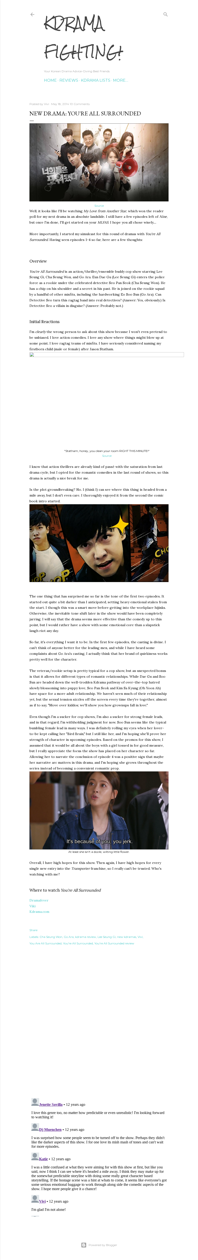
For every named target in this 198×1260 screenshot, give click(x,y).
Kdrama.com (39, 911)
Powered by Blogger (103, 1245)
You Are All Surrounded (45, 943)
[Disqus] (99, 1025)
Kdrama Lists (95, 80)
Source (99, 205)
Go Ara (69, 937)
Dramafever (39, 900)
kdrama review (85, 937)
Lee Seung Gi (107, 937)
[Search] (166, 13)
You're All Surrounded (78, 943)
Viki (32, 906)
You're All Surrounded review (114, 943)
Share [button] (33, 930)
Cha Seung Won (51, 937)
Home (50, 80)
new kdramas (126, 937)
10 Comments (80, 104)
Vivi (140, 937)
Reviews (68, 80)
